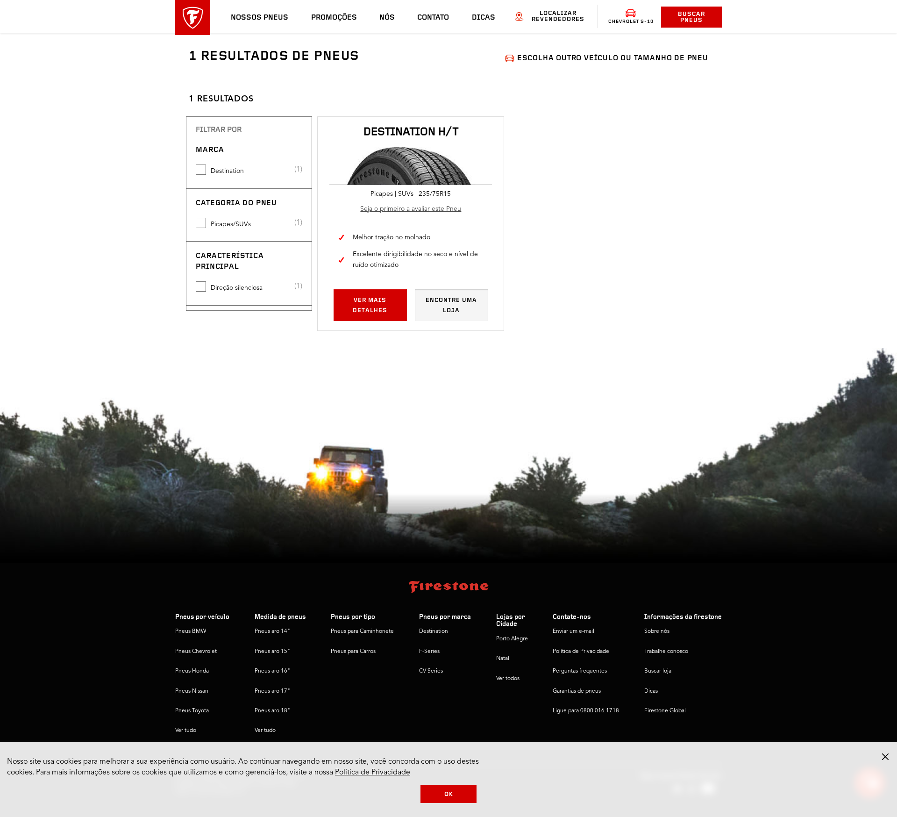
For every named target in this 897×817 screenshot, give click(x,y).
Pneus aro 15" (272, 651)
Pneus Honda (192, 671)
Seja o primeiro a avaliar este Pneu (410, 209)
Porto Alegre (512, 639)
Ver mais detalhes (370, 305)
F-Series (429, 651)
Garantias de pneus (577, 691)
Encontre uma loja (451, 305)
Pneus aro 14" (272, 631)
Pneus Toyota (192, 711)
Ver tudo (185, 730)
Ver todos (508, 678)
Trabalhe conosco (666, 651)
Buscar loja (657, 671)
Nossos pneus (259, 18)
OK (448, 794)
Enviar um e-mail (573, 631)
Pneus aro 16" (272, 671)
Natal (502, 658)
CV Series (431, 671)
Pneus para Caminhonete (362, 631)
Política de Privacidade (581, 651)
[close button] (885, 756)
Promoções (334, 18)
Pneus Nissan (191, 691)
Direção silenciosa (237, 288)
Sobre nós (656, 631)
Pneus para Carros (353, 651)
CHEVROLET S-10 (631, 21)
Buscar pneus (691, 17)
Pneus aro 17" (272, 691)
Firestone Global (665, 711)
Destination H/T (410, 132)
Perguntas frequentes (580, 671)
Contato (433, 18)
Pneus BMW (190, 631)
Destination (227, 171)
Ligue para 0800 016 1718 (586, 711)
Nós (387, 18)
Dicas (483, 18)
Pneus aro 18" (272, 711)
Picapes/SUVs (231, 224)
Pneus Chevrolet (196, 651)
